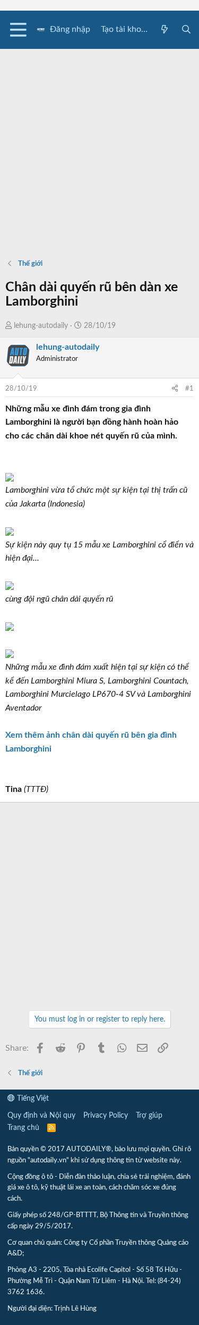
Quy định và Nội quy (41, 1115)
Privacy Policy (105, 1115)
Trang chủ (23, 1128)
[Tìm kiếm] (186, 30)
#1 (189, 388)
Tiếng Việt (32, 1098)
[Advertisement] (99, 148)
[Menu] (18, 30)
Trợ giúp (149, 1115)
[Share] (174, 389)
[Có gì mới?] (165, 30)
